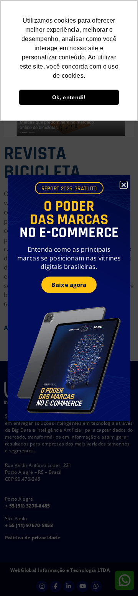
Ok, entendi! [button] (69, 97)
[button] (124, 185)
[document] (69, 298)
